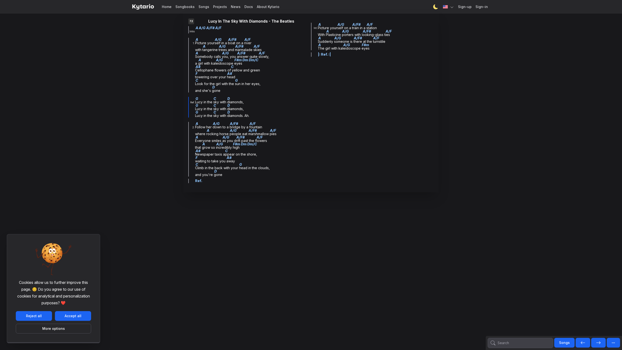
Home (167, 7)
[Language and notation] (448, 6)
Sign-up (465, 7)
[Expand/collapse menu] (613, 343)
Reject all (34, 316)
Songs (204, 7)
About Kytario (268, 7)
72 (191, 21)
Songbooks (185, 7)
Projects (220, 7)
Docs (248, 7)
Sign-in (481, 7)
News (236, 7)
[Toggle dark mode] (435, 6)
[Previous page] (583, 343)
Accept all (73, 316)
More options (53, 328)
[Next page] (598, 343)
